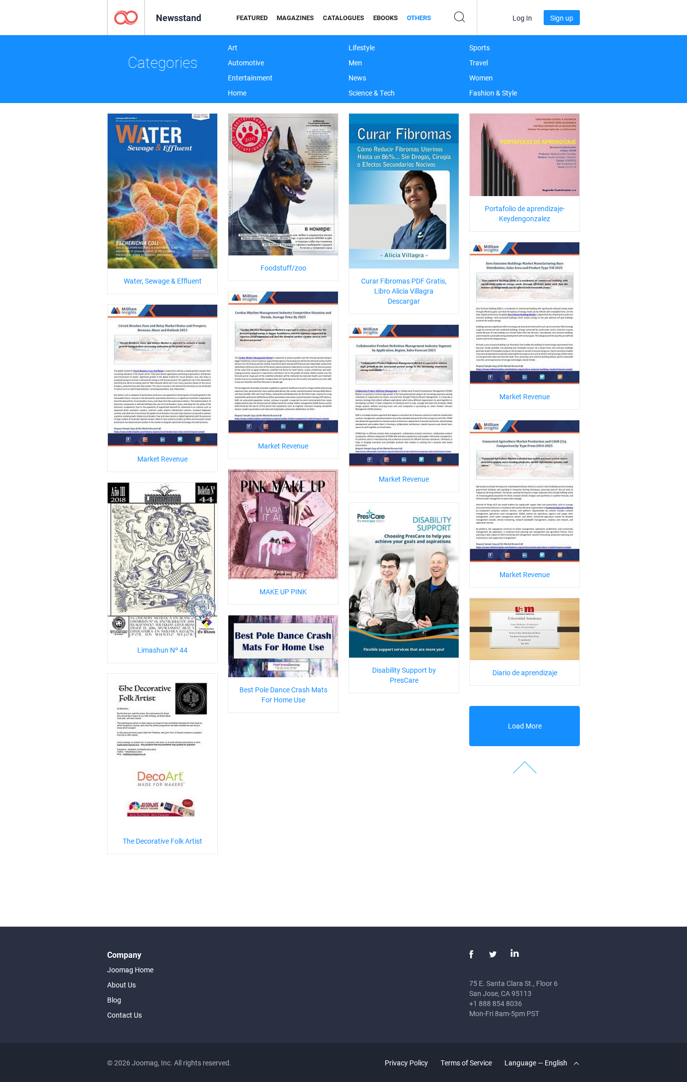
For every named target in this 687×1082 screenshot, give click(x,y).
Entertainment (250, 77)
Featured (252, 17)
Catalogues (343, 17)
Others (419, 17)
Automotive (246, 62)
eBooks (385, 17)
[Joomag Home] (126, 17)
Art (232, 47)
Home (237, 93)
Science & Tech (372, 93)
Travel (478, 62)
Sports (479, 47)
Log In (522, 18)
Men (355, 62)
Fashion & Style (493, 93)
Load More (525, 726)
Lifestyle (362, 47)
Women (481, 77)
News (357, 77)
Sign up (561, 18)
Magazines (295, 17)
